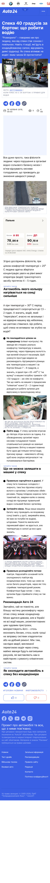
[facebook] (11, 103)
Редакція (29, 767)
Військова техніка (9, 762)
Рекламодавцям (32, 757)
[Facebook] (4, 718)
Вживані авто (7, 767)
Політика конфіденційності (36, 777)
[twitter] (18, 103)
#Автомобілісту (35, 690)
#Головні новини (13, 690)
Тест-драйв (7, 757)
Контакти (29, 772)
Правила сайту (31, 762)
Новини (5, 752)
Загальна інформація (34, 752)
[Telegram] (23, 718)
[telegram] (5, 103)
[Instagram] (30, 718)
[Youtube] (17, 718)
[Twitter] (10, 718)
